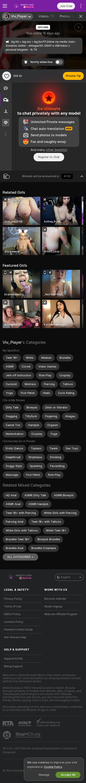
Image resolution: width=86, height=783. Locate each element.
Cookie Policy (53, 766)
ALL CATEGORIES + (20, 557)
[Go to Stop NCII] (28, 735)
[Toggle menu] (5, 6)
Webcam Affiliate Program (60, 614)
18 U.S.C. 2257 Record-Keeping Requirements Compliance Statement (40, 750)
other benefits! (56, 150)
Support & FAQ (13, 658)
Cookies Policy (13, 621)
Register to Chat (49, 157)
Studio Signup (53, 606)
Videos (46, 16)
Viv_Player (12, 342)
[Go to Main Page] (26, 6)
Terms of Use (12, 606)
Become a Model (55, 598)
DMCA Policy (12, 614)
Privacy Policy (13, 598)
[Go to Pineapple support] (7, 735)
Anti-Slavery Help (15, 637)
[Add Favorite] (6, 76)
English (65, 577)
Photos (68, 16)
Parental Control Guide (18, 629)
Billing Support (13, 666)
